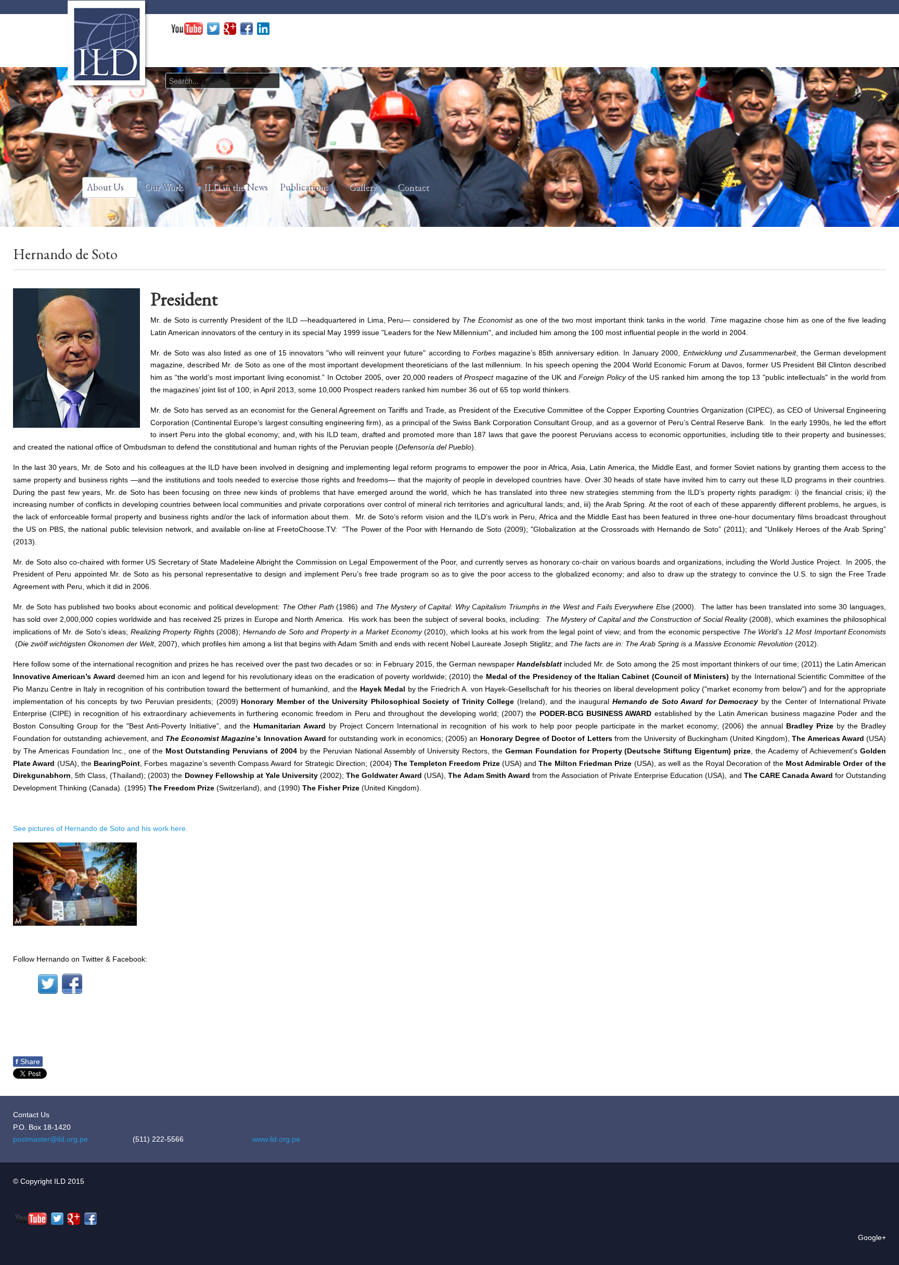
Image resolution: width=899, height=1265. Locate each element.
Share (28, 1061)
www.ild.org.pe (276, 1139)
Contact (413, 187)
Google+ (872, 1237)
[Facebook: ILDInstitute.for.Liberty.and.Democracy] (246, 28)
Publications (304, 187)
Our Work (164, 187)
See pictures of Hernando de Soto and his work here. (100, 828)
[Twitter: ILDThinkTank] (213, 28)
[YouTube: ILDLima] (187, 28)
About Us (105, 187)
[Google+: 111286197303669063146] (230, 28)
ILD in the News (235, 187)
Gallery (363, 187)
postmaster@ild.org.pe (50, 1139)
